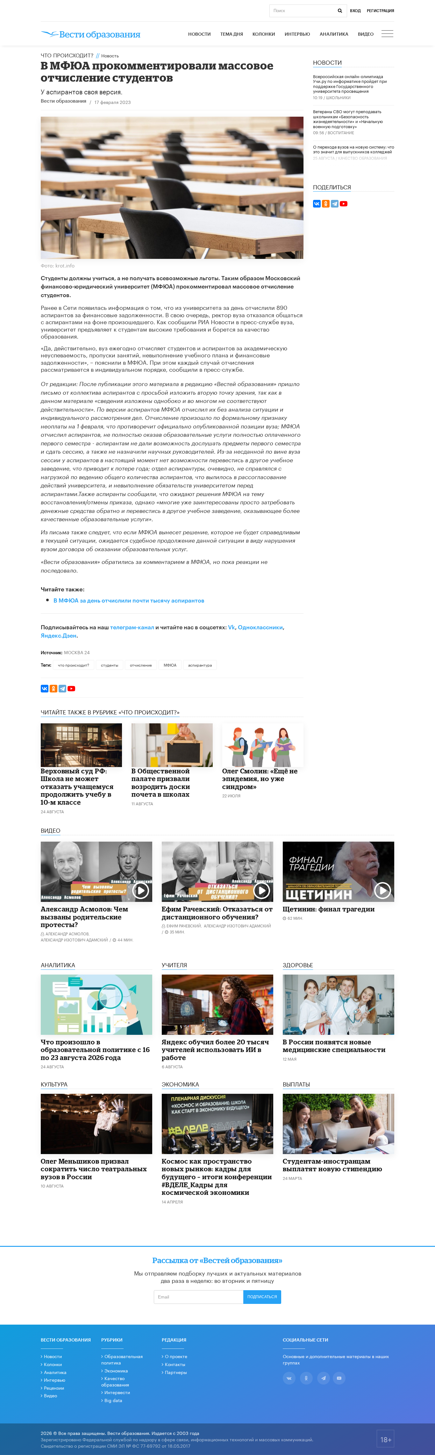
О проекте (176, 1355)
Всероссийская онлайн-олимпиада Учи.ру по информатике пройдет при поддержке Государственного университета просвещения (350, 83)
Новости (199, 34)
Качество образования (362, 158)
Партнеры (176, 1371)
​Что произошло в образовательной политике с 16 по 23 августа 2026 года (95, 1049)
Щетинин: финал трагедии (329, 909)
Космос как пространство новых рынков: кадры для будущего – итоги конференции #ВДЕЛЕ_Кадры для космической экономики (217, 1176)
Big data (113, 1399)
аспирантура (200, 665)
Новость (110, 55)
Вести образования (63, 101)
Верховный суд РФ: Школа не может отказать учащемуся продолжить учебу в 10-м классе (77, 786)
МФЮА (170, 665)
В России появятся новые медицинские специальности (334, 1046)
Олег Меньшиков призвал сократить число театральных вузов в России (94, 1169)
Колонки (264, 34)
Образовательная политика (122, 1359)
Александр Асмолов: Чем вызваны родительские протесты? (84, 916)
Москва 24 (77, 651)
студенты (109, 665)
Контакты (175, 1363)
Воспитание (341, 132)
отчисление (141, 665)
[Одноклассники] (53, 688)
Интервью (297, 34)
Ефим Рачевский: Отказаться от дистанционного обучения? (217, 913)
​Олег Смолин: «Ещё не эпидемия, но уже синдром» (260, 778)
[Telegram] (62, 688)
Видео (366, 34)
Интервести (117, 1391)
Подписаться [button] (262, 1297)
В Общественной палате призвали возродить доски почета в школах (161, 782)
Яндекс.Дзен (58, 636)
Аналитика (334, 34)
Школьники (338, 97)
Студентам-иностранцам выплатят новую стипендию (332, 1165)
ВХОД (355, 11)
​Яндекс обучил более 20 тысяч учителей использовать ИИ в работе (215, 1049)
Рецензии (54, 1387)
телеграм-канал (132, 627)
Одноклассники (260, 627)
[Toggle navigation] (388, 34)
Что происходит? (67, 54)
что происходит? (73, 665)
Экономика (116, 1370)
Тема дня (231, 34)
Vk (231, 627)
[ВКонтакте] (44, 688)
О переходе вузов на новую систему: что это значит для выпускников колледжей (353, 149)
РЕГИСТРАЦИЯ (380, 11)
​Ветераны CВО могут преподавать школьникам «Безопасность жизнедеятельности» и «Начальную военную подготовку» (348, 118)
